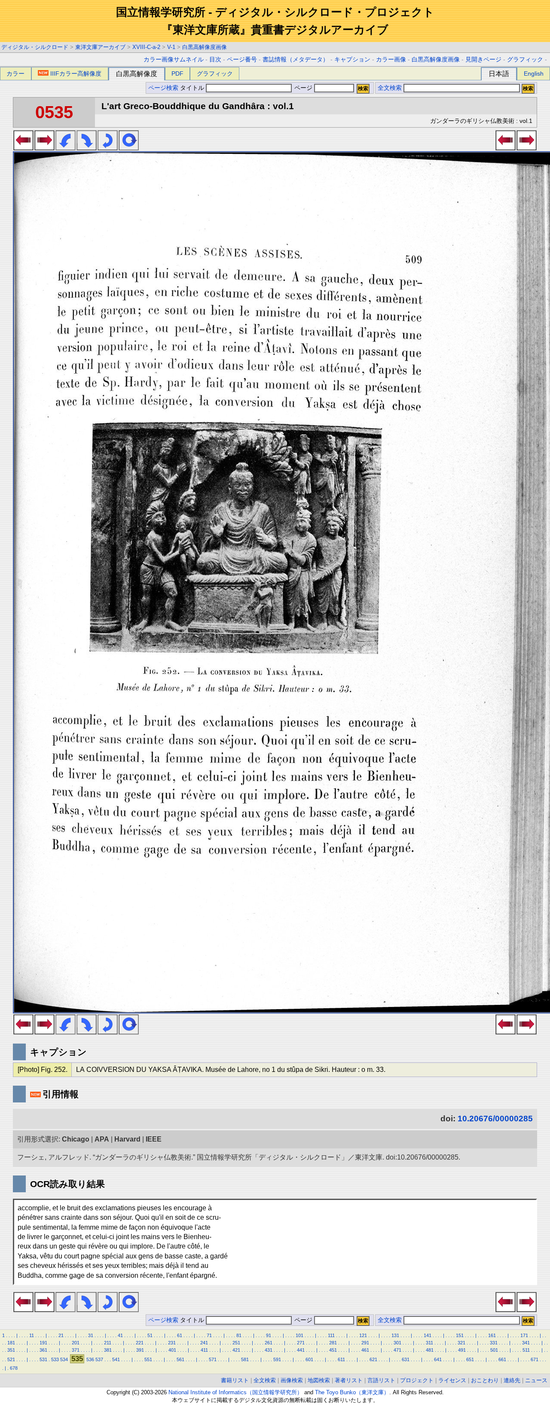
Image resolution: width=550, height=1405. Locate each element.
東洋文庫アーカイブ (100, 47)
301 (397, 1342)
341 (526, 1342)
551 (148, 1359)
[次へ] (44, 148)
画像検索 (292, 1380)
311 (429, 1342)
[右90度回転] (86, 148)
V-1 (171, 47)
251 (236, 1342)
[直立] (129, 148)
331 (494, 1342)
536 (90, 1359)
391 (140, 1350)
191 (43, 1342)
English (534, 73)
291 (365, 1342)
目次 (215, 59)
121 (363, 1335)
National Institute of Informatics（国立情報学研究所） (235, 1392)
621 (373, 1359)
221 (140, 1342)
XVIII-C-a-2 (146, 47)
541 (116, 1359)
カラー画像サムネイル (174, 59)
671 (534, 1359)
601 (309, 1359)
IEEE (154, 1139)
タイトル (193, 88)
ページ (303, 88)
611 (341, 1359)
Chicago (75, 1139)
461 (365, 1350)
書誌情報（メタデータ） (296, 59)
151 (460, 1335)
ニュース (536, 1380)
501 (494, 1350)
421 (236, 1350)
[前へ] (23, 148)
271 (301, 1342)
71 (209, 1335)
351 (11, 1350)
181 (11, 1342)
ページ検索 (163, 88)
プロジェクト (417, 1380)
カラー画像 (391, 59)
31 (90, 1335)
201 (75, 1342)
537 (99, 1359)
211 (107, 1342)
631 (405, 1359)
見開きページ (483, 59)
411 (204, 1350)
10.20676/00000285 (495, 1118)
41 (120, 1335)
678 (14, 1368)
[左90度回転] (65, 148)
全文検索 (390, 88)
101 (299, 1335)
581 (245, 1359)
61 (179, 1335)
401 (172, 1350)
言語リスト (381, 1380)
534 (64, 1359)
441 (301, 1350)
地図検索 (319, 1380)
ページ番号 (242, 59)
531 (43, 1359)
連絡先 (512, 1380)
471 (397, 1350)
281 (333, 1342)
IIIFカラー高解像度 (75, 73)
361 (43, 1350)
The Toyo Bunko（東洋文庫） (352, 1392)
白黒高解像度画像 (204, 47)
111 (331, 1335)
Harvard (127, 1139)
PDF (177, 73)
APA (102, 1139)
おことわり (485, 1380)
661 (502, 1359)
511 (526, 1350)
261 (268, 1342)
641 (438, 1359)
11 (31, 1335)
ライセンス (452, 1380)
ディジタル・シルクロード (34, 47)
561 (180, 1359)
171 (524, 1335)
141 (427, 1335)
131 (395, 1335)
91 (268, 1335)
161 (492, 1335)
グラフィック (525, 59)
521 (11, 1359)
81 (238, 1335)
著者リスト (349, 1380)
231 (172, 1342)
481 (430, 1350)
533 (55, 1359)
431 (268, 1350)
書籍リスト (235, 1380)
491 (462, 1350)
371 (75, 1350)
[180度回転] (108, 148)
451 (333, 1350)
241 (204, 1342)
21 (61, 1335)
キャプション (352, 59)
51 (150, 1335)
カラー (15, 73)
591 (277, 1359)
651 (470, 1359)
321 (461, 1342)
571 (213, 1359)
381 (108, 1350)
